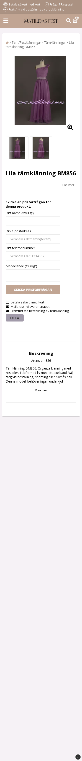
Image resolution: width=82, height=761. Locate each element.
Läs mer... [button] (69, 185)
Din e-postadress (18, 231)
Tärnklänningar (55, 42)
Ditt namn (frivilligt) (20, 213)
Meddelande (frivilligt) (21, 266)
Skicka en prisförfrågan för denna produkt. (28, 204)
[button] (76, 20)
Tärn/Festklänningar (26, 42)
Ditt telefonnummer (20, 248)
